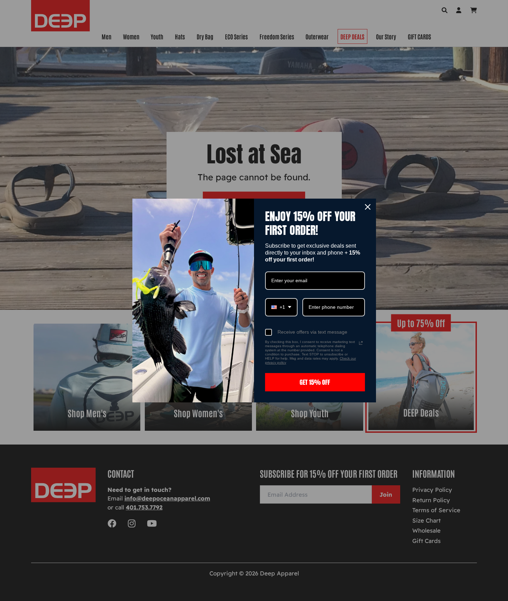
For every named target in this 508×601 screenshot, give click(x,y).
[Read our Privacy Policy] (361, 343)
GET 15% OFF (315, 382)
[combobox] (281, 307)
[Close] (367, 207)
